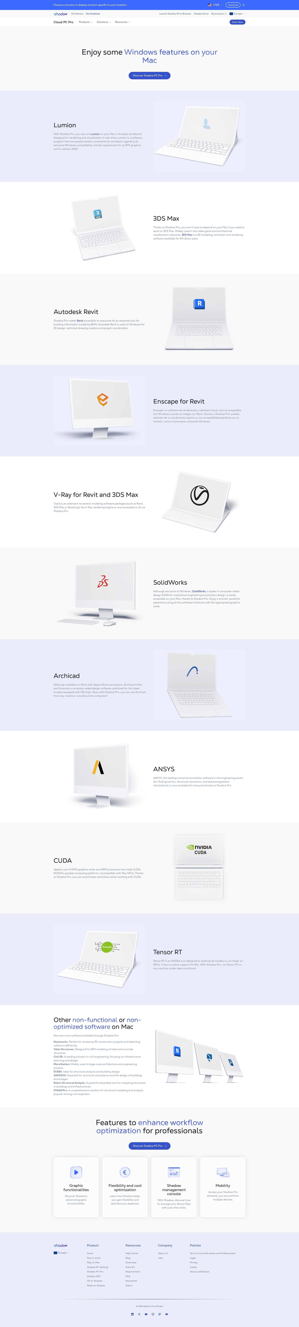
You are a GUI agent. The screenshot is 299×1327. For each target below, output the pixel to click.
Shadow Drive (201, 13)
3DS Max (187, 234)
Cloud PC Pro (63, 22)
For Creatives (93, 13)
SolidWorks (199, 591)
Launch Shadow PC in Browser (175, 13)
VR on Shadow (94, 1280)
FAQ (128, 1276)
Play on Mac (93, 1262)
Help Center (132, 1253)
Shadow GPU (94, 1276)
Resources (121, 22)
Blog (128, 1258)
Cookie (193, 1267)
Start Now (237, 22)
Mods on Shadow (96, 1285)
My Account (217, 13)
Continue (233, 5)
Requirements (133, 1271)
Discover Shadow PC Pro (147, 75)
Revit (80, 320)
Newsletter (131, 1280)
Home (90, 1253)
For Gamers (77, 13)
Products (84, 22)
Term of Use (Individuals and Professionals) (213, 1253)
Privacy (194, 1262)
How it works (94, 1258)
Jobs (160, 1258)
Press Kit (130, 1267)
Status (129, 1285)
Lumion (95, 134)
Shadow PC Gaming (97, 1267)
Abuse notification (199, 1271)
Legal (193, 1258)
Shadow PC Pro (95, 1271)
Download (131, 1262)
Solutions (102, 22)
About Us (163, 1253)
